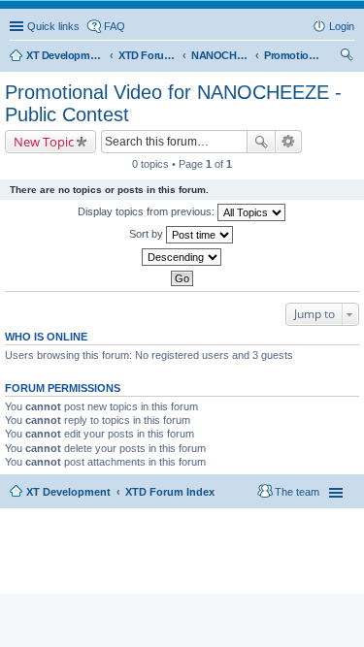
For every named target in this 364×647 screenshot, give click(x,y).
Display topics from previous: (147, 211)
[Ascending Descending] (182, 257)
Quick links (53, 26)
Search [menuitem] (346, 57)
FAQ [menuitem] (114, 26)
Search (261, 141)
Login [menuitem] (341, 26)
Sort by (147, 234)
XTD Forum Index (170, 492)
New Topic (44, 141)
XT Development (68, 492)
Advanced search (289, 141)
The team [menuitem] (297, 492)
